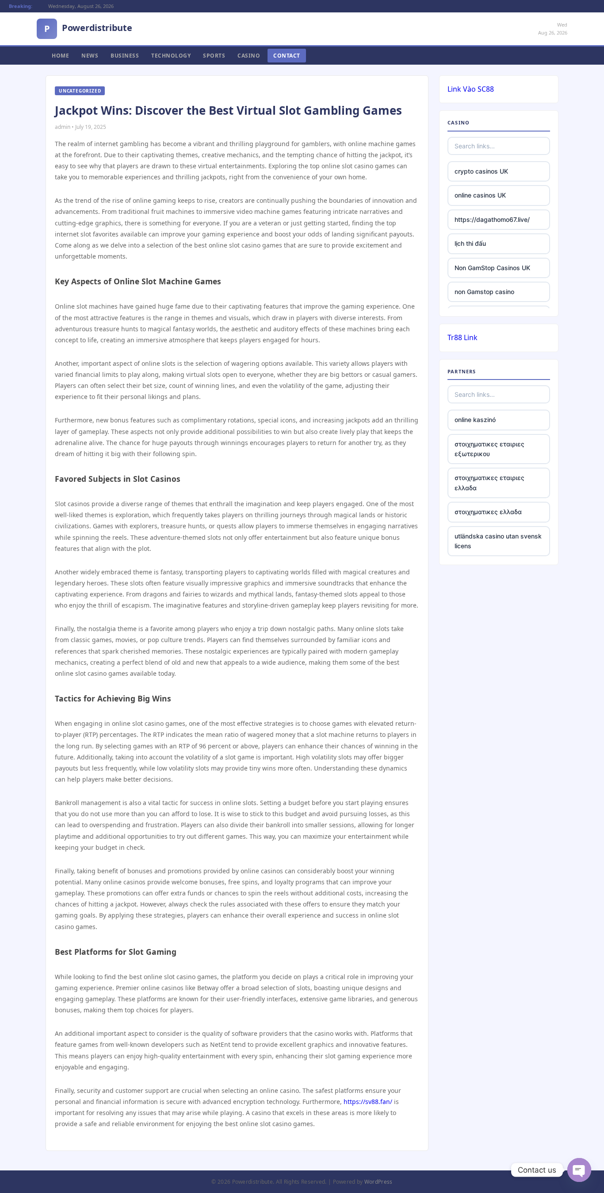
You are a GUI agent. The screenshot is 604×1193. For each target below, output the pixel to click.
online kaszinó (475, 419)
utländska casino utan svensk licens (498, 541)
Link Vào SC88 (470, 89)
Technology (171, 55)
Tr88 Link (462, 337)
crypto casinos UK (481, 171)
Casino (248, 55)
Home (60, 55)
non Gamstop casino (484, 291)
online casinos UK (480, 195)
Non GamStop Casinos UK (492, 267)
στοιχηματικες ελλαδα (488, 511)
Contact (286, 55)
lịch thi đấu (470, 243)
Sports (214, 55)
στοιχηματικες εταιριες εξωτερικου (489, 448)
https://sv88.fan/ (368, 1101)
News (89, 55)
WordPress (378, 1181)
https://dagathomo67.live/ (492, 219)
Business (125, 55)
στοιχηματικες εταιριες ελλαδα (489, 482)
